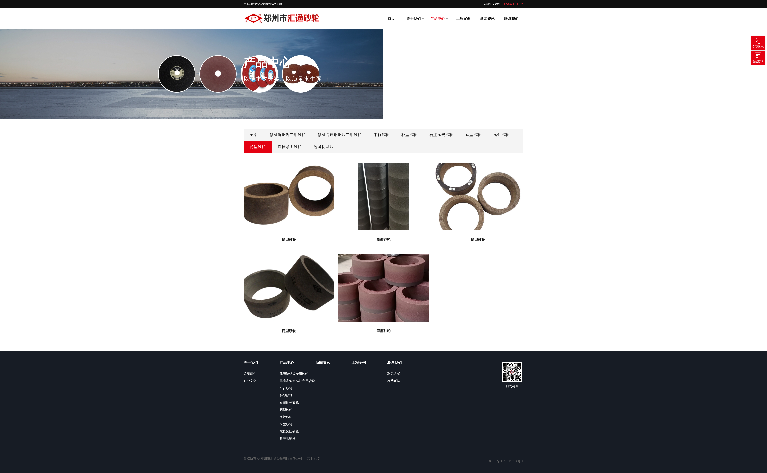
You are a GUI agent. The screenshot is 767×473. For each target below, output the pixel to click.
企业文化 (250, 381)
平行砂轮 (381, 134)
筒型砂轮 (258, 146)
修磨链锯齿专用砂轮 (288, 134)
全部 (254, 134)
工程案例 (463, 18)
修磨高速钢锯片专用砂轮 (340, 134)
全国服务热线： (503, 4)
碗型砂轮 (473, 134)
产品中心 (438, 18)
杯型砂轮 (409, 134)
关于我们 (414, 18)
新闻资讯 (487, 18)
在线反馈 (393, 381)
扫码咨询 (512, 386)
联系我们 (511, 18)
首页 (391, 18)
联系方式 (393, 373)
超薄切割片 (324, 146)
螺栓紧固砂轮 (290, 146)
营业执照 (313, 458)
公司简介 (250, 373)
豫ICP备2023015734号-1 (505, 461)
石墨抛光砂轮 (441, 134)
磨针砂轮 (501, 134)
